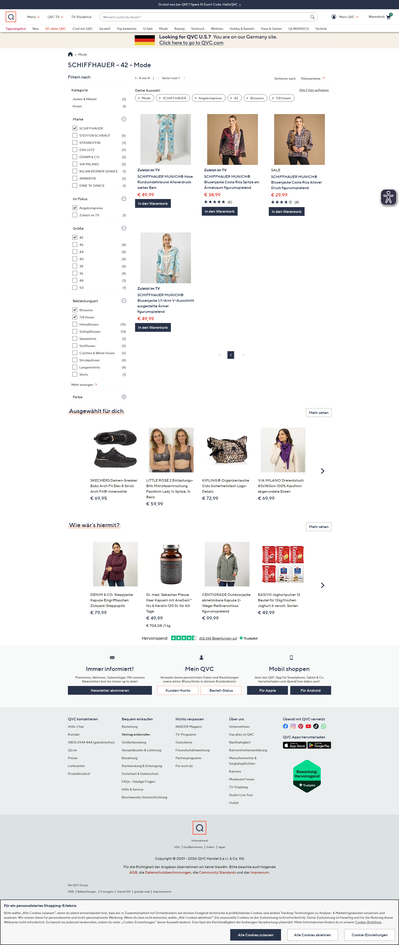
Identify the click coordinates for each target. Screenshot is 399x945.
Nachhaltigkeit (240, 742)
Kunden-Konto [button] (178, 690)
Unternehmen (239, 726)
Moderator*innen (241, 779)
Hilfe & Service (132, 789)
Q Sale (148, 28)
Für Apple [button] (267, 690)
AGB (133, 872)
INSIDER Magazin (188, 726)
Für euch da (184, 766)
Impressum (259, 872)
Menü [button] (31, 17)
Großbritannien (193, 847)
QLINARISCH (298, 28)
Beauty (179, 28)
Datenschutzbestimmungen (168, 872)
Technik (321, 28)
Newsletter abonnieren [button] (110, 690)
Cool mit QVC (83, 28)
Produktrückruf (79, 774)
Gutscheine (183, 742)
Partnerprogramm (188, 758)
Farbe (77, 397)
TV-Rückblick (81, 17)
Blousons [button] (257, 98)
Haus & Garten (271, 28)
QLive (72, 750)
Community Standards (217, 872)
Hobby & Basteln (242, 28)
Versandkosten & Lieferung (141, 750)
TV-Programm (185, 734)
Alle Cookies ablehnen (312, 935)
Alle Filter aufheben (314, 90)
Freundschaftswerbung (192, 750)
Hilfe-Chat (76, 726)
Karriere (235, 771)
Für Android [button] (311, 690)
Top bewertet (126, 28)
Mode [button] (146, 98)
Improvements (162, 891)
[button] (340, 17)
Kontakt (73, 734)
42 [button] (235, 98)
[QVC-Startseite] (70, 54)
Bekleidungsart (85, 301)
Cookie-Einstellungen (370, 935)
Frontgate (106, 891)
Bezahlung (129, 758)
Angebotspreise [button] (210, 98)
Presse (73, 758)
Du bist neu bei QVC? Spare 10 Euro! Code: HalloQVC (198, 4)
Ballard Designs (87, 891)
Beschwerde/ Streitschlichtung (144, 797)
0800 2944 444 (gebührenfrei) (91, 742)
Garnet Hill (123, 891)
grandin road (142, 891)
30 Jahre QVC (55, 28)
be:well (105, 28)
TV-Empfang (238, 787)
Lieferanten (76, 766)
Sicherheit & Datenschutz (140, 774)
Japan (221, 847)
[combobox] (204, 17)
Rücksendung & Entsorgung (142, 766)
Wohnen (217, 28)
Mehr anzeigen (82, 384)
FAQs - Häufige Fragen (138, 781)
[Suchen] (313, 17)
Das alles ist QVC (241, 734)
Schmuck (197, 28)
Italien (210, 847)
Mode (163, 28)
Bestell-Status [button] (221, 690)
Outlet (234, 803)
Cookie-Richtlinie (368, 922)
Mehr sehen (319, 412)
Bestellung (130, 726)
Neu (36, 28)
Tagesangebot (16, 28)
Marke (78, 119)
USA (177, 847)
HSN (71, 891)
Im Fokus (80, 198)
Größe (78, 228)
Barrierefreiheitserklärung (248, 750)
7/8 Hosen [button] (283, 98)
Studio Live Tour (241, 795)
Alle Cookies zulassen (255, 935)
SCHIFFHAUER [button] (174, 98)
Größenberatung (134, 742)
